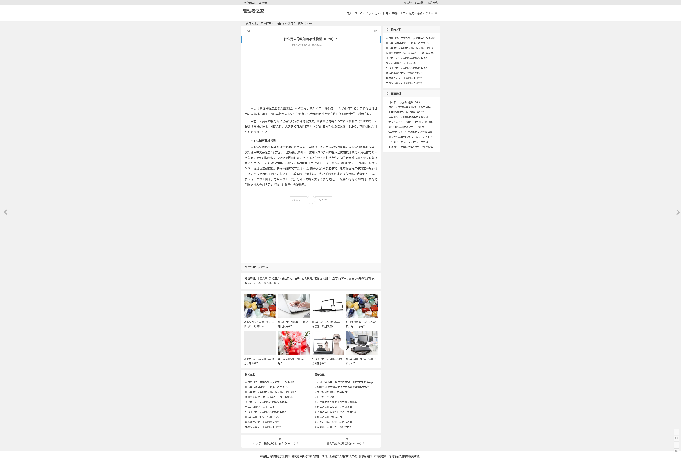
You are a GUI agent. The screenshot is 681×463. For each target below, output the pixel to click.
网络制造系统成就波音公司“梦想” (406, 127)
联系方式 (433, 2)
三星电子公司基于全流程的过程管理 (408, 142)
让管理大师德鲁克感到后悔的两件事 (337, 402)
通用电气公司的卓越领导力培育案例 (408, 117)
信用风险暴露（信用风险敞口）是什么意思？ (270, 397)
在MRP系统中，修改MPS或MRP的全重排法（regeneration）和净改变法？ (358, 382)
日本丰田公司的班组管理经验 (404, 102)
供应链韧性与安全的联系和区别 (334, 407)
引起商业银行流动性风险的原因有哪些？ (267, 412)
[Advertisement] (311, 76)
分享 (324, 199)
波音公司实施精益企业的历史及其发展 (409, 107)
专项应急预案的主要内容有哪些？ (263, 426)
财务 (385, 13)
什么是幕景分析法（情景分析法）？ (265, 416)
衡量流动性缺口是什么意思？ (261, 407)
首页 (349, 13)
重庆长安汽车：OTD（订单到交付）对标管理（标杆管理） (420, 122)
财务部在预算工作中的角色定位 (334, 426)
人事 (368, 13)
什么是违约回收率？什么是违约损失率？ (267, 387)
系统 (419, 13)
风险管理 (266, 23)
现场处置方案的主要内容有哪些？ (263, 421)
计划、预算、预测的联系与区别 (334, 421)
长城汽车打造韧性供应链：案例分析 (337, 412)
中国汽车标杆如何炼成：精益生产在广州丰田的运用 (416, 137)
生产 (402, 13)
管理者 (359, 13)
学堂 (428, 13)
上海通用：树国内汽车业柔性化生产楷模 (410, 147)
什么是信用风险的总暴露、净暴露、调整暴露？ (271, 392)
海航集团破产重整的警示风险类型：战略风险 (270, 382)
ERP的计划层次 (325, 397)
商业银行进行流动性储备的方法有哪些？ (267, 402)
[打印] (327, 44)
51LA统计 (420, 2)
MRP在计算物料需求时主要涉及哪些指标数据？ (343, 387)
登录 (264, 2)
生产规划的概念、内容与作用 (333, 392)
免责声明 (408, 2)
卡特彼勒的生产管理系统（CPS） (407, 112)
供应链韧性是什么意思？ (330, 416)
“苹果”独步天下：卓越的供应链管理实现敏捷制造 (415, 132)
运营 (377, 13)
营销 (394, 13)
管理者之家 (253, 11)
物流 (411, 13)
